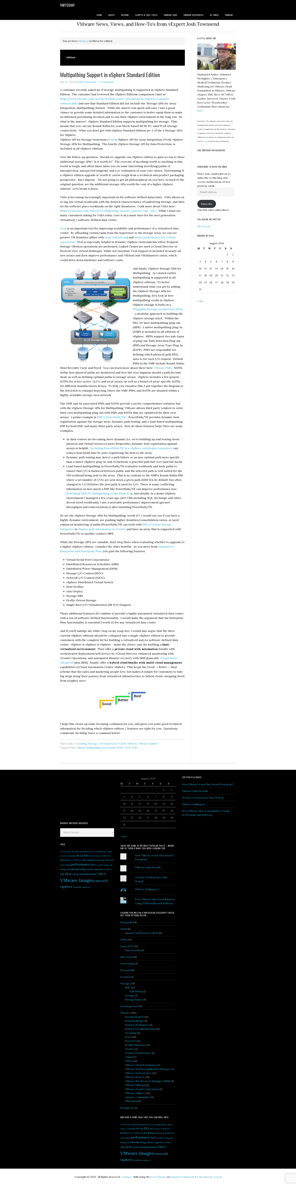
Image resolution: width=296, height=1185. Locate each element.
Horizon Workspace (137, 1024)
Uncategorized (108, 743)
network (109, 860)
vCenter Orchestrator (138, 1052)
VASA (112, 139)
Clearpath (126, 922)
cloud (62, 856)
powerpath (109, 747)
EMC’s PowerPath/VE (111, 417)
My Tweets (203, 226)
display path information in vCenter (102, 529)
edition (81, 747)
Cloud (123, 928)
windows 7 (86, 887)
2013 (72, 852)
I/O (71, 860)
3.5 (61, 851)
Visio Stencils (132, 950)
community (71, 856)
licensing (89, 859)
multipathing (93, 747)
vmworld (101, 881)
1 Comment (106, 81)
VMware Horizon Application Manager (148, 1069)
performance (80, 864)
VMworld (130, 1101)
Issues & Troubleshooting (140, 1028)
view (68, 874)
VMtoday (67, 5)
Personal (125, 970)
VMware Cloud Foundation (140, 1065)
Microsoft (126, 956)
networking (65, 865)
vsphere (66, 886)
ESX (86, 855)
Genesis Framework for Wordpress (191, 1176)
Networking (127, 963)
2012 (68, 851)
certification (101, 851)
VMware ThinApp (135, 1085)
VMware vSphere (148, 743)
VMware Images (77, 880)
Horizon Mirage (134, 1020)
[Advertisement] (83, 795)
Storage (93, 743)
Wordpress (127, 1107)
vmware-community (137, 1097)
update (90, 869)
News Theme (158, 1176)
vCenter (129, 1048)
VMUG (101, 874)
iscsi (81, 860)
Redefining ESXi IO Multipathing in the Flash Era (98, 493)
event (103, 855)
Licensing (81, 743)
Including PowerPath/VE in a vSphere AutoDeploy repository (131, 448)
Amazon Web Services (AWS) (141, 932)
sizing (106, 865)
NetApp (129, 995)
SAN (93, 864)
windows (77, 887)
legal (205, 141)
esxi (91, 855)
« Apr (200, 301)
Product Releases (135, 1044)
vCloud (122, 743)
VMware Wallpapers (147, 889)
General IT (126, 946)
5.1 (64, 851)
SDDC (120, 747)
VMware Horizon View (138, 1073)
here (200, 110)
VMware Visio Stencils (148, 867)
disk (81, 856)
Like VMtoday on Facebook (211, 150)
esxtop (97, 856)
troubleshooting (76, 869)
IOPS (75, 860)
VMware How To (135, 1077)
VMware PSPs (163, 368)
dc (77, 855)
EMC (127, 987)
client (109, 851)
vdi (62, 874)
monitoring (99, 860)
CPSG (123, 939)
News (128, 1036)
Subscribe (206, 203)
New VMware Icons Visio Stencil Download (207, 784)
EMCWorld (136, 991)
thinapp (63, 869)
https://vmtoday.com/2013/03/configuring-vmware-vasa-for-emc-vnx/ (108, 211)
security (99, 865)
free (109, 856)
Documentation (134, 1016)
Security (125, 976)
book (92, 851)
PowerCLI (131, 1040)
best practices (82, 851)
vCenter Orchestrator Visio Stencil (202, 797)
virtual (75, 874)
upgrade (98, 869)
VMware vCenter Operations (142, 1089)
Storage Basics (133, 999)
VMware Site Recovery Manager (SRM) (147, 1081)
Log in (218, 1176)
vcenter (107, 869)
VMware (132, 743)
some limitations (115, 237)
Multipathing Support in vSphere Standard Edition (110, 74)
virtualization (88, 874)
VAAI (63, 228)
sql (111, 865)
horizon (64, 859)
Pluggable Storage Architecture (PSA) (158, 309)
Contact (127, 1176)
